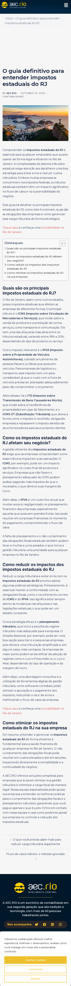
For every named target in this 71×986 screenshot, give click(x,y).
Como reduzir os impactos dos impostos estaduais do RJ (33, 266)
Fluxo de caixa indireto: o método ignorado (35, 854)
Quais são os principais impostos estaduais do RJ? (34, 250)
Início (9, 18)
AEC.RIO (11, 93)
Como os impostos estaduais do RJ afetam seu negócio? (34, 258)
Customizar (35, 969)
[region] (35, 958)
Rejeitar (35, 978)
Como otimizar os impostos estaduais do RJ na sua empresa (35, 274)
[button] (66, 5)
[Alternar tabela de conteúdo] (61, 243)
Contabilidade (13, 96)
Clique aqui (10, 227)
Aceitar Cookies (35, 960)
